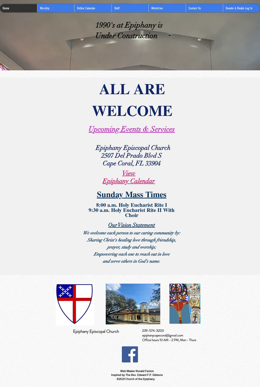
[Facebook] (130, 354)
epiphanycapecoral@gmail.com (162, 335)
